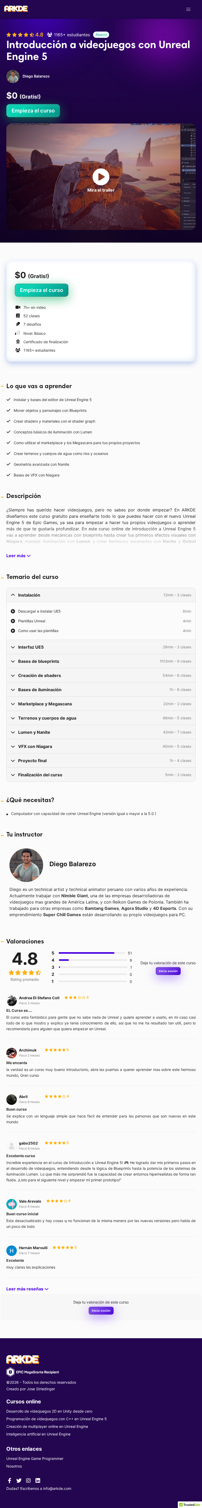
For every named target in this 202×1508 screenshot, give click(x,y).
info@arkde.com (57, 1488)
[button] (188, 9)
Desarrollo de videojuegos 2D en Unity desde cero (49, 1411)
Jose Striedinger (41, 1389)
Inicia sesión (168, 971)
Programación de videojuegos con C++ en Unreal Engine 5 (56, 1419)
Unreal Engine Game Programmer (34, 1458)
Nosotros (14, 1466)
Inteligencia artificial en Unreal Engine (38, 1434)
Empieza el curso (33, 110)
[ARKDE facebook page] (9, 1480)
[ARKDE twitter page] (19, 1480)
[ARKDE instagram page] (28, 1480)
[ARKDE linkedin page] (38, 1480)
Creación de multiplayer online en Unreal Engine (47, 1426)
